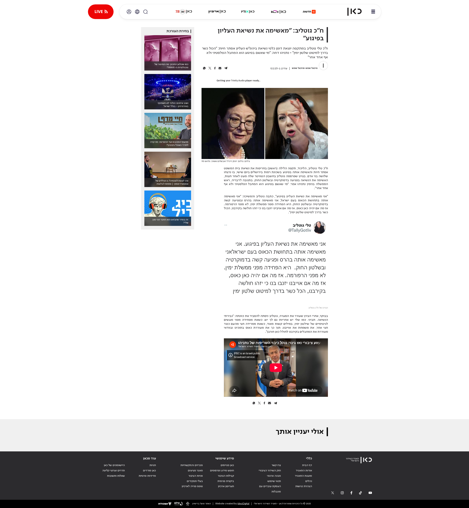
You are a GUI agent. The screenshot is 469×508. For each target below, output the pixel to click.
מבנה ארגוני (274, 475)
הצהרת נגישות (303, 486)
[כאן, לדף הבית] (351, 11)
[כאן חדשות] (309, 12)
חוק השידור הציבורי (270, 470)
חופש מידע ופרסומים (222, 470)
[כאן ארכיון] (217, 12)
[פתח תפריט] (373, 11)
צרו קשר (276, 465)
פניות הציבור (196, 475)
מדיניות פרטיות (147, 475)
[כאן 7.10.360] (184, 12)
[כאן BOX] (279, 12)
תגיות (152, 465)
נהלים (308, 481)
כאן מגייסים (227, 465)
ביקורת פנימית (225, 481)
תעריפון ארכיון (226, 486)
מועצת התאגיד (303, 475)
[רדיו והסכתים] (247, 12)
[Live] (101, 11)
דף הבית (307, 465)
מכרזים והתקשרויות (191, 465)
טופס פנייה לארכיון (192, 486)
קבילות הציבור (226, 475)
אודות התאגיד (304, 470)
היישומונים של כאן (114, 465)
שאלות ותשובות (116, 475)
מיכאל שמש (311, 68)
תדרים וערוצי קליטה (113, 470)
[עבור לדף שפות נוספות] (137, 11)
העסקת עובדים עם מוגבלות (270, 489)
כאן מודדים (149, 470)
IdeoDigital (243, 504)
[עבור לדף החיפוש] (145, 11)
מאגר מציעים (195, 470)
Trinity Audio (238, 81)
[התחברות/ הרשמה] (129, 11)
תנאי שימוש (274, 481)
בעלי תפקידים (195, 481)
